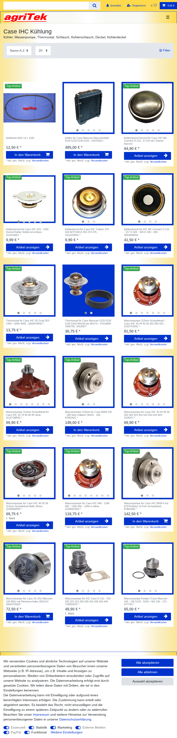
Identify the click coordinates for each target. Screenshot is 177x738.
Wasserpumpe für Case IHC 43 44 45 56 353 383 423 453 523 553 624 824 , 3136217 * (147, 415)
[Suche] (94, 6)
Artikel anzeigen (145, 156)
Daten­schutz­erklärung (75, 719)
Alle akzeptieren (147, 662)
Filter (166, 50)
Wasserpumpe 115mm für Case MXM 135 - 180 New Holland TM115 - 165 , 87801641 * (88, 415)
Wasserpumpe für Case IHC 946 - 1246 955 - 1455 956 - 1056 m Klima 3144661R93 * (87, 506)
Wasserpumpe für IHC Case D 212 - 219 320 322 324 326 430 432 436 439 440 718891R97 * (88, 601)
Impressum (41, 714)
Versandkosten (40, 160)
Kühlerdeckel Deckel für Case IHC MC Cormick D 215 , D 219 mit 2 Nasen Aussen (145, 141)
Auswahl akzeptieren (148, 681)
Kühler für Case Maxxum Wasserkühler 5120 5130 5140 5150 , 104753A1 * (87, 139)
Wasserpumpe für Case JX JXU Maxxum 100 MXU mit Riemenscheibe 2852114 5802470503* (29, 601)
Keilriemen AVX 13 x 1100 (20, 138)
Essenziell (18, 727)
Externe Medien (94, 727)
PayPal (16, 732)
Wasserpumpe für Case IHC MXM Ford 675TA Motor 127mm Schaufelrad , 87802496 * (146, 506)
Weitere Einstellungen (67, 732)
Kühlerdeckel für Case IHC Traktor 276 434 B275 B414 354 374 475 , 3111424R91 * (87, 232)
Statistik (41, 727)
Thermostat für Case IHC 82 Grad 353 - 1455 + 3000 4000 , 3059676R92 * (28, 322)
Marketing (65, 727)
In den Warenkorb (28, 155)
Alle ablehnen (147, 672)
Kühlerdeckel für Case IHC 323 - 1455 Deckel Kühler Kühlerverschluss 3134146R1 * (27, 232)
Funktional (39, 732)
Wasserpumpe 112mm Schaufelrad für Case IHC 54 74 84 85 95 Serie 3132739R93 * (27, 415)
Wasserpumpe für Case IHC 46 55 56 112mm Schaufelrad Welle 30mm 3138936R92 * (27, 506)
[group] (88, 108)
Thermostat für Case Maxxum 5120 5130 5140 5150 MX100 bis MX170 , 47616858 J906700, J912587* (88, 323)
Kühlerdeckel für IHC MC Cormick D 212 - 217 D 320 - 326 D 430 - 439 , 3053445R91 (146, 232)
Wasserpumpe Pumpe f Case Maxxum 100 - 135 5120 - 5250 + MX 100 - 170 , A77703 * (146, 601)
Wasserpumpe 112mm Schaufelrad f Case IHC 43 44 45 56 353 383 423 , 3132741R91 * (144, 323)
